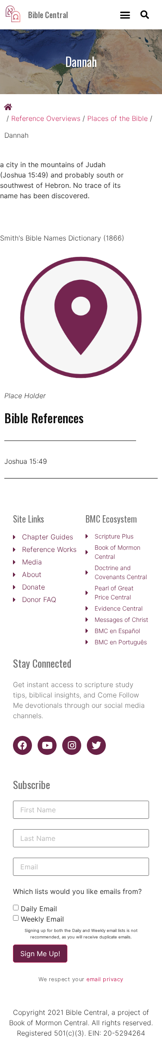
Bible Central (48, 14)
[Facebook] (22, 745)
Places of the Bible (117, 118)
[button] (125, 14)
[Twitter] (96, 745)
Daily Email (39, 908)
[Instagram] (71, 745)
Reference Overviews (45, 118)
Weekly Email (42, 919)
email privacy (105, 979)
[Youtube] (47, 745)
